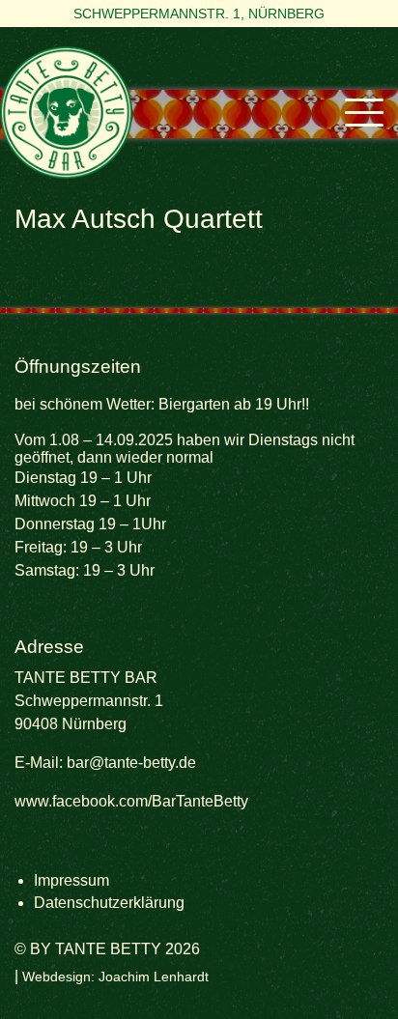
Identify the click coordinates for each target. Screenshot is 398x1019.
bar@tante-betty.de (131, 762)
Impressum (71, 880)
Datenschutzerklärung (109, 902)
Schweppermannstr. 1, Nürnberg (199, 13)
